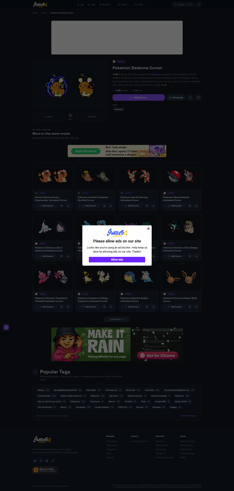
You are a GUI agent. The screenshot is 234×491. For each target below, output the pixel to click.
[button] (117, 259)
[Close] (148, 228)
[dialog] (117, 245)
